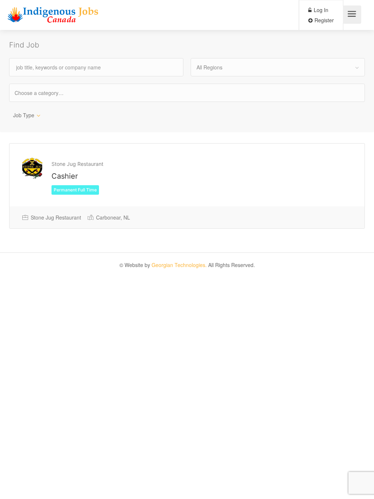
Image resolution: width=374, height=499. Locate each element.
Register (323, 20)
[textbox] (45, 92)
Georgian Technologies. (179, 264)
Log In (320, 10)
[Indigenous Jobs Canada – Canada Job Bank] (53, 16)
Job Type (23, 115)
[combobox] (278, 67)
